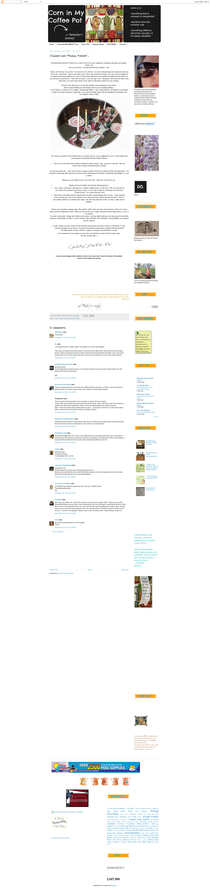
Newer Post (54, 570)
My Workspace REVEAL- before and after (151, 442)
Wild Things (147, 842)
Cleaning (115, 828)
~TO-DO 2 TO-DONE (126, 824)
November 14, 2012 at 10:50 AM (65, 378)
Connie (57, 449)
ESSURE (155, 828)
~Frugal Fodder (63, 318)
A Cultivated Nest (143, 385)
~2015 (129, 811)
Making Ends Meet (73, 318)
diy (146, 828)
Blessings (125, 826)
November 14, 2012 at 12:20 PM (65, 392)
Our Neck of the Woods (63, 384)
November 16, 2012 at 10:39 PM (65, 527)
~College (139, 814)
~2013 (115, 811)
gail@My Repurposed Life (64, 364)
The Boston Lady (60, 433)
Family (109, 830)
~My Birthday (154, 819)
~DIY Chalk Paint (148, 814)
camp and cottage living (63, 465)
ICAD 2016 (144, 833)
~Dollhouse (123, 817)
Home (51, 44)
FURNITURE (138, 830)
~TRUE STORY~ (142, 824)
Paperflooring (132, 839)
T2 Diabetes (123, 842)
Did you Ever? (140, 828)
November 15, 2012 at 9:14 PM (65, 459)
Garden (146, 830)
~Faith (56, 318)
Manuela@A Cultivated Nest (64, 419)
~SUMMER (111, 824)
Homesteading (132, 833)
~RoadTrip (136, 821)
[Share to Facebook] (91, 315)
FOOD (122, 830)
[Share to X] (89, 315)
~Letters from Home (138, 819)
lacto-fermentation (124, 835)
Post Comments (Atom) (66, 573)
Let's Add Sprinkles (143, 410)
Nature (131, 837)
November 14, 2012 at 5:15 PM (65, 426)
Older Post (125, 570)
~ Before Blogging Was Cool (142, 808)
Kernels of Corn (112, 835)
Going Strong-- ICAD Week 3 (151, 489)
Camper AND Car (145, 826)
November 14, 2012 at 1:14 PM (65, 412)
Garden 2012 (154, 830)
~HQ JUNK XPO (112, 819)
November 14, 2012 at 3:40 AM (65, 337)
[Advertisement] (89, 551)
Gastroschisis (111, 833)
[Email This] (84, 315)
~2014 (122, 811)
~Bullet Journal (123, 814)
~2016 (137, 811)
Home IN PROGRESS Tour (68, 44)
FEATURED (111, 44)
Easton (150, 828)
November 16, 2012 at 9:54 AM (65, 493)
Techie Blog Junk (134, 842)
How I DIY (85, 44)
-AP (108, 808)
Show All (156, 416)
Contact (122, 44)
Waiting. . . (140, 405)
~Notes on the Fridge (113, 821)
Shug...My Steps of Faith (145, 378)
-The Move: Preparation (117, 808)
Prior (56, 520)
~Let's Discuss (122, 819)
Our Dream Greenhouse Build (145, 412)
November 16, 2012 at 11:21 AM (65, 513)
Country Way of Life (127, 828)
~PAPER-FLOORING (126, 821)
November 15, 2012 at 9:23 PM (65, 477)
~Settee (150, 821)
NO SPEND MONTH (140, 837)
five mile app (116, 830)
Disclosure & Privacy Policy (61, 838)
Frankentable (128, 830)
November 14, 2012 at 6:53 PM (65, 442)
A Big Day (139, 380)
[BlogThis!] (86, 315)
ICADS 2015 (153, 833)
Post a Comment (57, 532)
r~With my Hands (142, 839)
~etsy (129, 817)
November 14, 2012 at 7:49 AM (65, 358)
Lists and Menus (136, 835)
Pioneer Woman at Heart (145, 403)
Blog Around (134, 826)
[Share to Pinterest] (93, 315)
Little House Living (143, 394)
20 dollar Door (116, 826)
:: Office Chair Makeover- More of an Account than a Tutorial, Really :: (152, 467)
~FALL (139, 817)
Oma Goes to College (120, 840)
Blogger (113, 885)
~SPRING (155, 821)
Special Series (98, 44)
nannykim (58, 500)
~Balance (144, 811)
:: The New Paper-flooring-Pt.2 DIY (152, 477)
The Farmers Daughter (62, 483)
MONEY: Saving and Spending (118, 837)
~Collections (132, 814)
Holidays (120, 833)
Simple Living (153, 840)
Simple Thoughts (112, 842)
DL (56, 344)
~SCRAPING (143, 821)
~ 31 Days (130, 808)
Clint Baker (59, 332)
